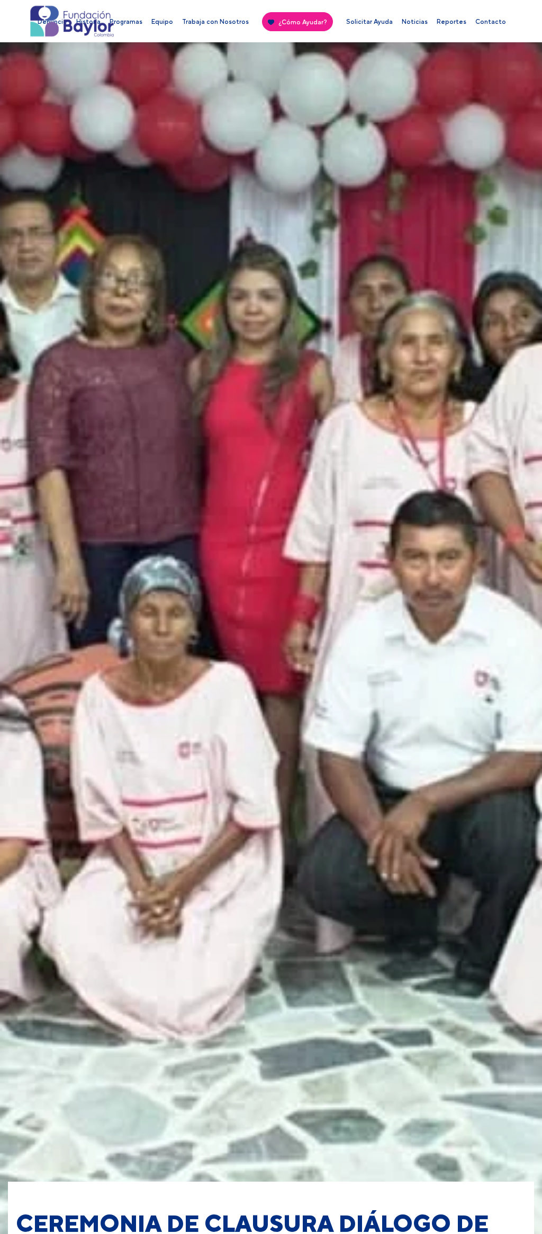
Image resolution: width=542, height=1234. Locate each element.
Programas (126, 21)
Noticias (415, 21)
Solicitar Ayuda (369, 21)
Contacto (490, 21)
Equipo (162, 21)
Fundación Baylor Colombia (48, 24)
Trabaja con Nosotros (215, 21)
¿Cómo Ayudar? (302, 22)
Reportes (451, 21)
